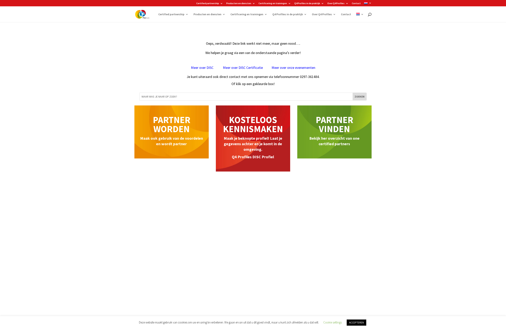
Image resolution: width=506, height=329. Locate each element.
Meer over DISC (202, 67)
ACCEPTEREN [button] (356, 322)
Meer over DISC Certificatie (243, 67)
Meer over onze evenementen (293, 67)
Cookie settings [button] (332, 322)
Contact (356, 3)
